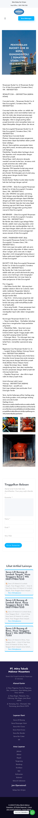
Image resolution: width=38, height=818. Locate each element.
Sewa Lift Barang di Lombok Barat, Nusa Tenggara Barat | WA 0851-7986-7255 (17, 603)
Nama (7, 519)
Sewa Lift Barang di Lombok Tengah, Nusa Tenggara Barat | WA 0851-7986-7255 (18, 575)
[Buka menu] (5, 18)
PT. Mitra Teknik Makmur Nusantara (19, 670)
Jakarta (19, 751)
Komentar (9, 497)
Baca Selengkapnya (15, 593)
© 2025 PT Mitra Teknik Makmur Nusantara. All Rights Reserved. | (19, 808)
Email (7, 527)
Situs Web (8, 536)
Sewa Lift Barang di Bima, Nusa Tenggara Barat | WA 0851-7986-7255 (18, 631)
